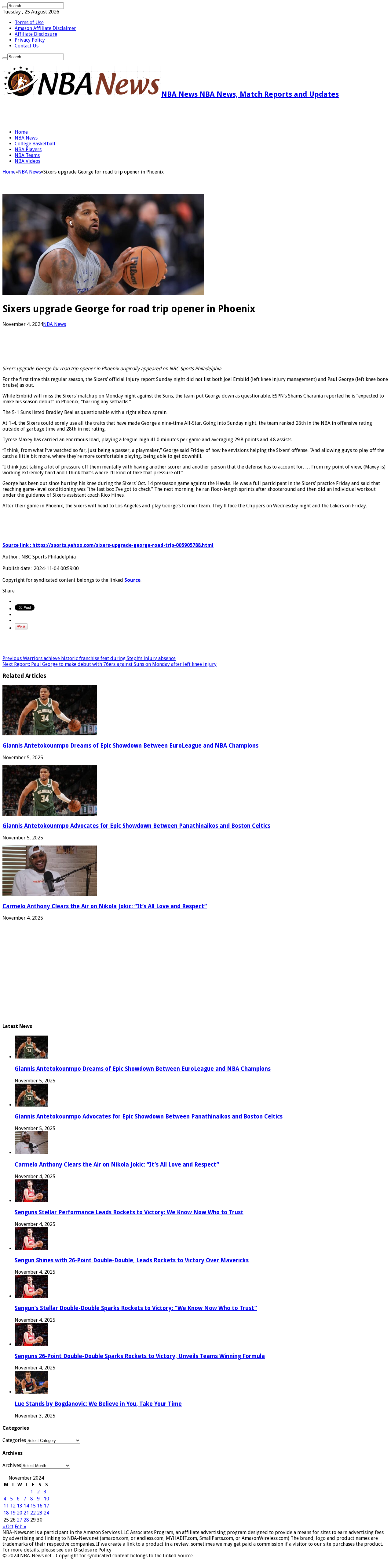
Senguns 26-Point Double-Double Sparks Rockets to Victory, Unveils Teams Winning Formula (140, 1356)
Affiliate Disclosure (36, 34)
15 (33, 1506)
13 (19, 1506)
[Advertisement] (73, 114)
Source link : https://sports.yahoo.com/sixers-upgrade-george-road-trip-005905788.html (108, 545)
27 (19, 1520)
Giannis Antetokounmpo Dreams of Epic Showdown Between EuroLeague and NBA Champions (130, 745)
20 (19, 1513)
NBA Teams (27, 155)
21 (26, 1513)
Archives (11, 1465)
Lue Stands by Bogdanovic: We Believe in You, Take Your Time (98, 1404)
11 (6, 1506)
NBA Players (28, 149)
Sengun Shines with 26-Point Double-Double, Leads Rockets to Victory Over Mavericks (132, 1260)
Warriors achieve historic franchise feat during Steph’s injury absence (89, 658)
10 (46, 1499)
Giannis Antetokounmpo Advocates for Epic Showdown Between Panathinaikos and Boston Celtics (136, 826)
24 (46, 1513)
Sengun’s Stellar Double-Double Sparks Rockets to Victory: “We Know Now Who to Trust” (136, 1308)
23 (39, 1513)
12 (13, 1506)
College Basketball (35, 144)
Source (132, 580)
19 (13, 1513)
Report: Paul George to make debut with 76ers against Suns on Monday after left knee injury (109, 664)
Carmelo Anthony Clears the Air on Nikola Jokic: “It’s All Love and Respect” (104, 906)
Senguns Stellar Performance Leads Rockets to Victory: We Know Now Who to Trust (129, 1212)
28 (26, 1520)
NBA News (26, 138)
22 (33, 1513)
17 (46, 1506)
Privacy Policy (30, 40)
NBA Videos (27, 161)
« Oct (7, 1526)
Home (21, 132)
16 (39, 1506)
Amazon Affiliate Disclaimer (45, 28)
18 (6, 1513)
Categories (14, 1440)
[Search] (4, 7)
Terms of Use (29, 22)
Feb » (20, 1526)
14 (26, 1506)
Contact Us (26, 46)
